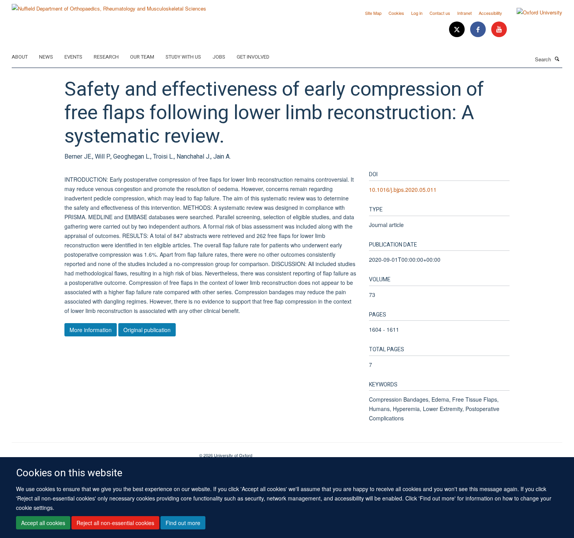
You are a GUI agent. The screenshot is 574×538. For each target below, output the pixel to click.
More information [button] (91, 330)
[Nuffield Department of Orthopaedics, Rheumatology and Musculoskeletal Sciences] (109, 5)
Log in (416, 13)
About (20, 57)
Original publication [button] (147, 330)
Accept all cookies (43, 523)
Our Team (142, 57)
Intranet (464, 13)
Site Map (373, 13)
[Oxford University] (533, 12)
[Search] (557, 58)
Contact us (440, 13)
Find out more (183, 523)
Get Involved (253, 57)
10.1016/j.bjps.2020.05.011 (403, 189)
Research (106, 57)
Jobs (218, 57)
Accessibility (490, 13)
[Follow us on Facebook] (478, 29)
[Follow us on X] (457, 29)
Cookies (396, 13)
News (46, 57)
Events (73, 57)
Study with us (183, 57)
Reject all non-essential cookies (115, 523)
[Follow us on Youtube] (499, 29)
